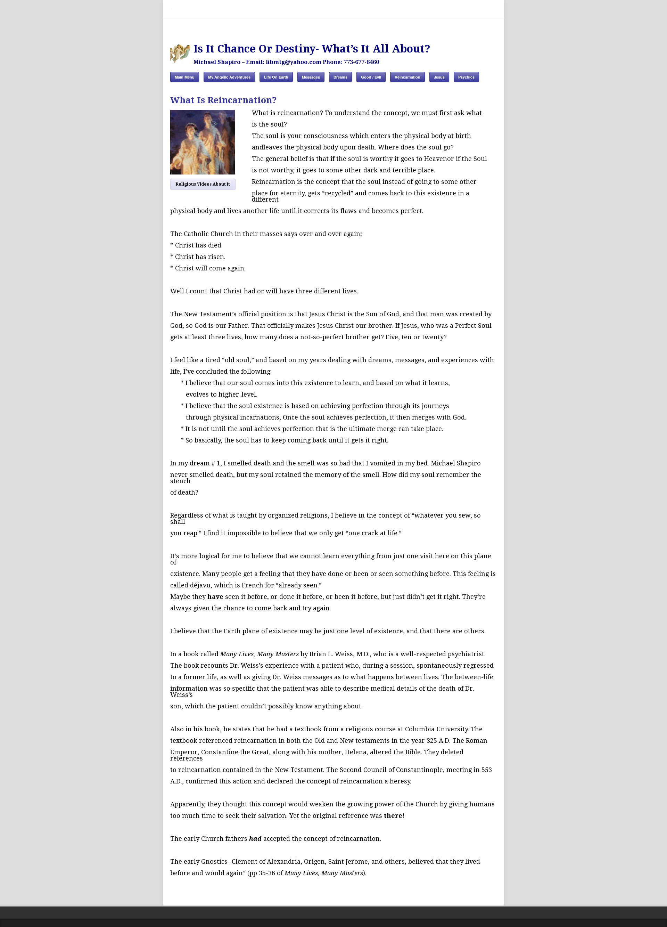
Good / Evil (371, 77)
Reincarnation (407, 77)
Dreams (340, 77)
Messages (311, 77)
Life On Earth (276, 77)
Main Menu (185, 77)
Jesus (439, 77)
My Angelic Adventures (229, 77)
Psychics (466, 77)
